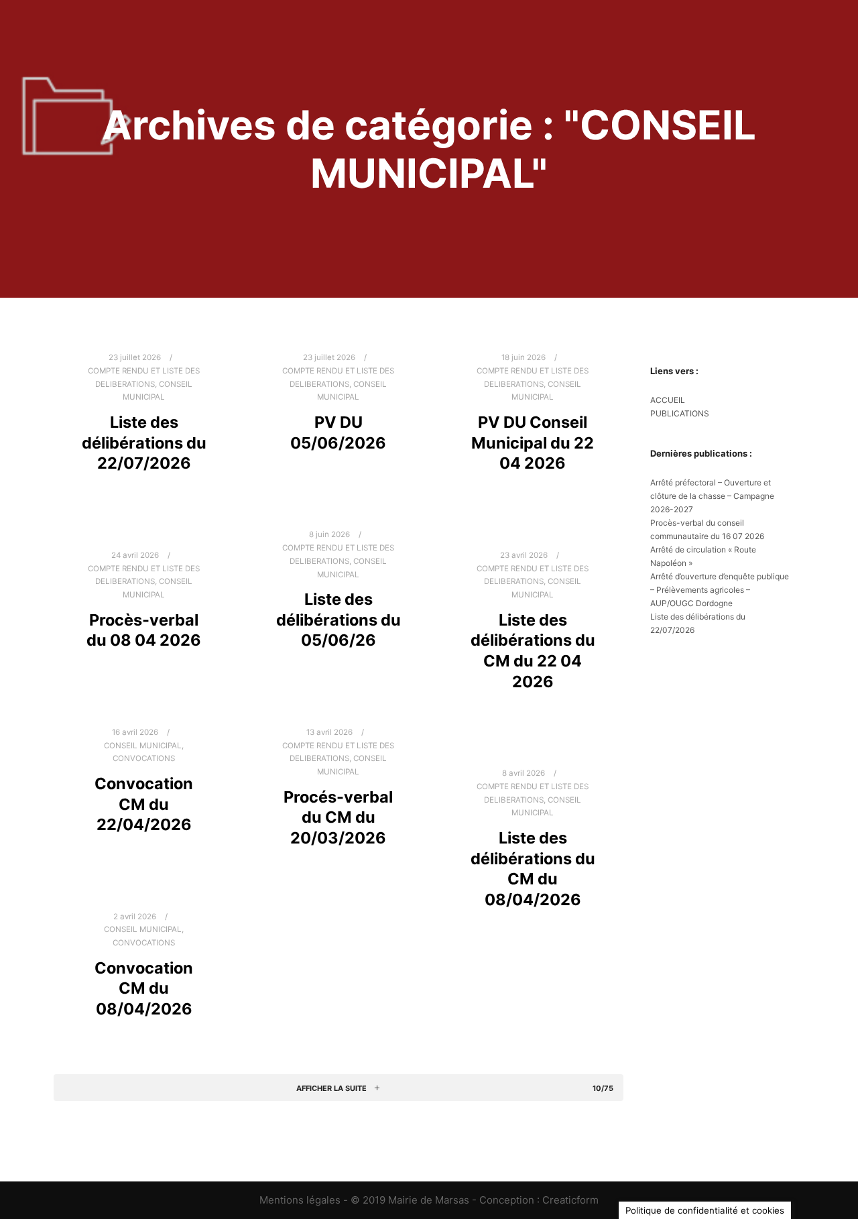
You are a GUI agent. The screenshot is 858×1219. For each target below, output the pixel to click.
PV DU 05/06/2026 (338, 432)
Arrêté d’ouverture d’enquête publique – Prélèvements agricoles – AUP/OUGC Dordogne (719, 589)
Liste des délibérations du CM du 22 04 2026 (533, 650)
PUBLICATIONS (679, 413)
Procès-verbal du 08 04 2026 (143, 630)
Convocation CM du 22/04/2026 (144, 804)
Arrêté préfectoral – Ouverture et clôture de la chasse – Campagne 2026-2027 (712, 495)
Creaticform (570, 1200)
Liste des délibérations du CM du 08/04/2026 (533, 868)
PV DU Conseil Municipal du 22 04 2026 (532, 442)
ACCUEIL (667, 400)
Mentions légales (300, 1200)
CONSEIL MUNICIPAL (143, 745)
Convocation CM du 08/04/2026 (144, 988)
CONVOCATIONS (144, 758)
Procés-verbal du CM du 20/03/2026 (338, 817)
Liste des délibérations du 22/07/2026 (144, 442)
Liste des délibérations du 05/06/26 (338, 619)
